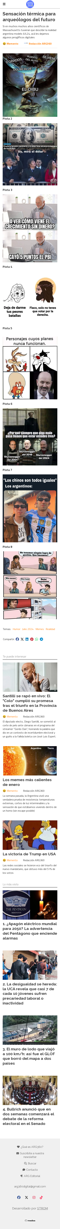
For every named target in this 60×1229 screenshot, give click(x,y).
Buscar (31, 1163)
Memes (40, 629)
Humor (16, 629)
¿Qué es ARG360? (31, 1146)
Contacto (32, 1169)
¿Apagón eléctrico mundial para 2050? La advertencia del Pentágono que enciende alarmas (30, 930)
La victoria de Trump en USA (29, 854)
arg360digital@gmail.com (30, 1186)
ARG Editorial (31, 1176)
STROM (42, 1208)
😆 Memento (10, 44)
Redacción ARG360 (40, 43)
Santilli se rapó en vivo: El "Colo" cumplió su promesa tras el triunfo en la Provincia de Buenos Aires (30, 703)
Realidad (50, 629)
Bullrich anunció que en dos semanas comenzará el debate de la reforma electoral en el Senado (28, 1116)
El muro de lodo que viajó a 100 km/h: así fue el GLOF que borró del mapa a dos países (29, 1056)
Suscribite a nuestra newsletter (31, 1155)
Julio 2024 (28, 629)
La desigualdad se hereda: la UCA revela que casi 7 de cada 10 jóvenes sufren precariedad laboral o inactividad (30, 993)
